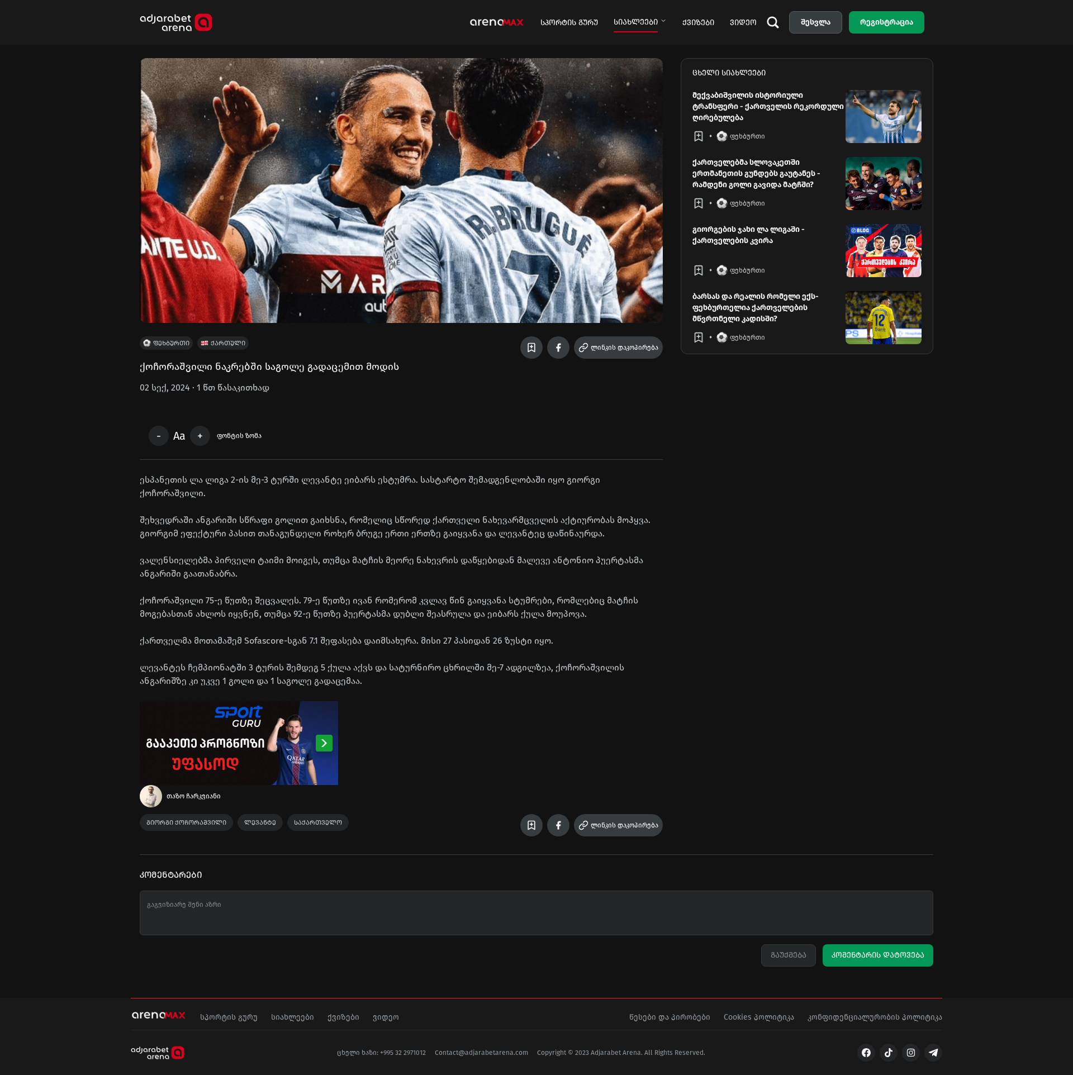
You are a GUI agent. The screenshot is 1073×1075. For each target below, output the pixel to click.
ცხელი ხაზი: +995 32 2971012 (381, 1053)
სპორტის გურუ (569, 22)
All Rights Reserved (674, 1053)
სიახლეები (636, 22)
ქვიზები (698, 22)
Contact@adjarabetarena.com (481, 1053)
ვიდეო (743, 22)
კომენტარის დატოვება (878, 955)
